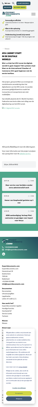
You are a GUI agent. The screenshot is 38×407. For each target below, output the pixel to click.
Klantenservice (23, 3)
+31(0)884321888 (11, 247)
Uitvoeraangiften (8, 293)
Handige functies (8, 308)
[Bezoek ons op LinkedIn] (3, 255)
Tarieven (5, 316)
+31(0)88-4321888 (8, 281)
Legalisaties (6, 296)
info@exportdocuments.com (16, 249)
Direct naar (6, 328)
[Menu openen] (33, 14)
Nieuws (7, 48)
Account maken (19, 7)
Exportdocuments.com (11, 266)
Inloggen (7, 7)
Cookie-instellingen (19, 388)
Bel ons (7, 3)
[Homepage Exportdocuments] (11, 14)
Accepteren (19, 393)
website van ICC (25, 153)
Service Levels (7, 313)
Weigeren (19, 398)
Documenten (7, 288)
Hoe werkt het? (8, 303)
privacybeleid (23, 367)
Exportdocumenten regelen (11, 306)
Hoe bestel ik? (7, 311)
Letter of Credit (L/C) (9, 299)
